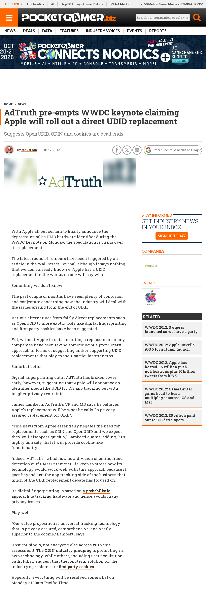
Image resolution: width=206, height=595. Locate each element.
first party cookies (76, 566)
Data (47, 30)
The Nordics (35, 4)
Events (134, 30)
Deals (29, 30)
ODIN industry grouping (68, 550)
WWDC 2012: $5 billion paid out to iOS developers (170, 417)
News (10, 30)
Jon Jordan (29, 149)
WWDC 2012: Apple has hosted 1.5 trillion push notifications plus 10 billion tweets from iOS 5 (170, 369)
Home (8, 104)
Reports (158, 30)
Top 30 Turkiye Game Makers (82, 4)
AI (52, 4)
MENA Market (120, 4)
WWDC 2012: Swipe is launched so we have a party (171, 329)
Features (69, 30)
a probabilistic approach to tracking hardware (60, 493)
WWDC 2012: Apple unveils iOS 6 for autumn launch (170, 347)
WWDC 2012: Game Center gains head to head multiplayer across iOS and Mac (170, 396)
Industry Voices (103, 30)
